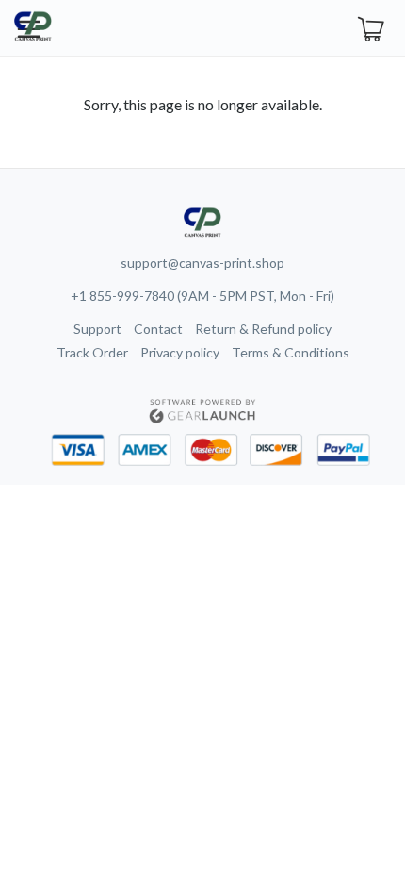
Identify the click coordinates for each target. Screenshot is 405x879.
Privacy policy (179, 352)
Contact (158, 329)
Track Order (92, 352)
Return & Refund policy (263, 329)
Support (97, 329)
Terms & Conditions (290, 352)
